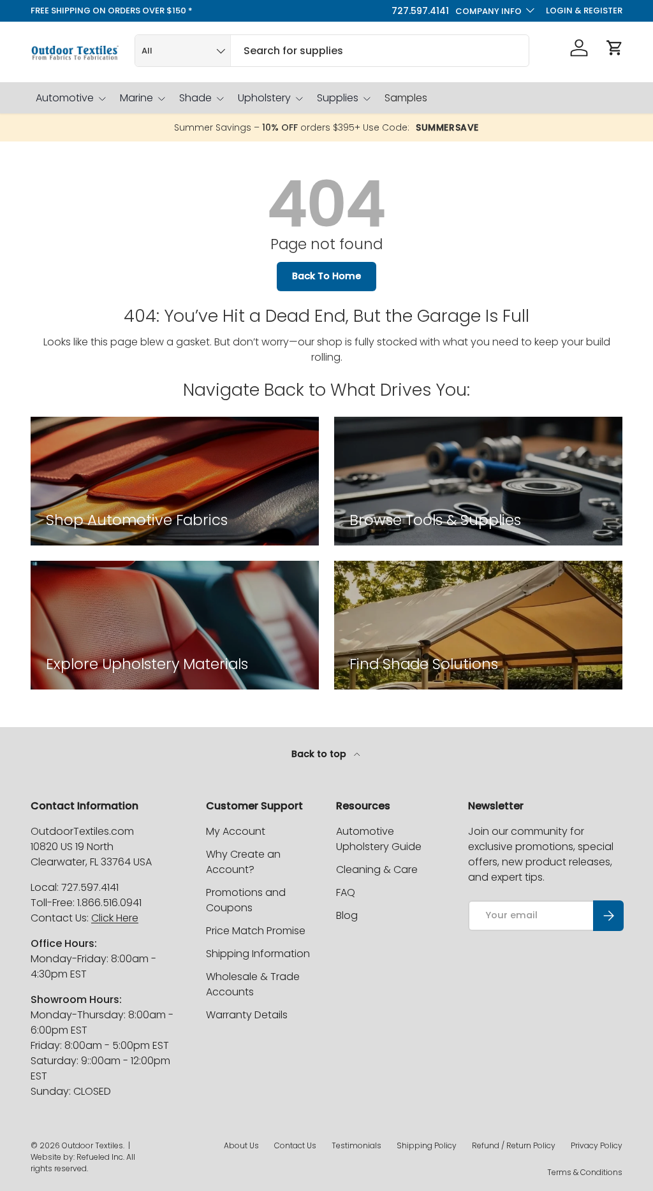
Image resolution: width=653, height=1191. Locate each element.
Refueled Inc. (100, 1156)
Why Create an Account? (243, 862)
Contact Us (295, 1145)
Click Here (114, 918)
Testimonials (356, 1145)
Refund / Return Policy (513, 1145)
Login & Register (584, 10)
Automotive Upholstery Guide (379, 839)
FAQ (345, 892)
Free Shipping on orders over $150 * (112, 10)
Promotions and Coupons (246, 900)
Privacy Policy (596, 1145)
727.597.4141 (420, 10)
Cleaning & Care (377, 869)
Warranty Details (247, 1014)
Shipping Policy (427, 1145)
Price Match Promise (255, 930)
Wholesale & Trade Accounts (253, 984)
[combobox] (332, 50)
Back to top (320, 753)
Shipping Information (258, 953)
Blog (347, 915)
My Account (235, 831)
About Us (241, 1145)
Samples (406, 97)
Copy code (454, 128)
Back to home (326, 276)
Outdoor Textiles (92, 1145)
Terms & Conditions (584, 1172)
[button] (615, 48)
